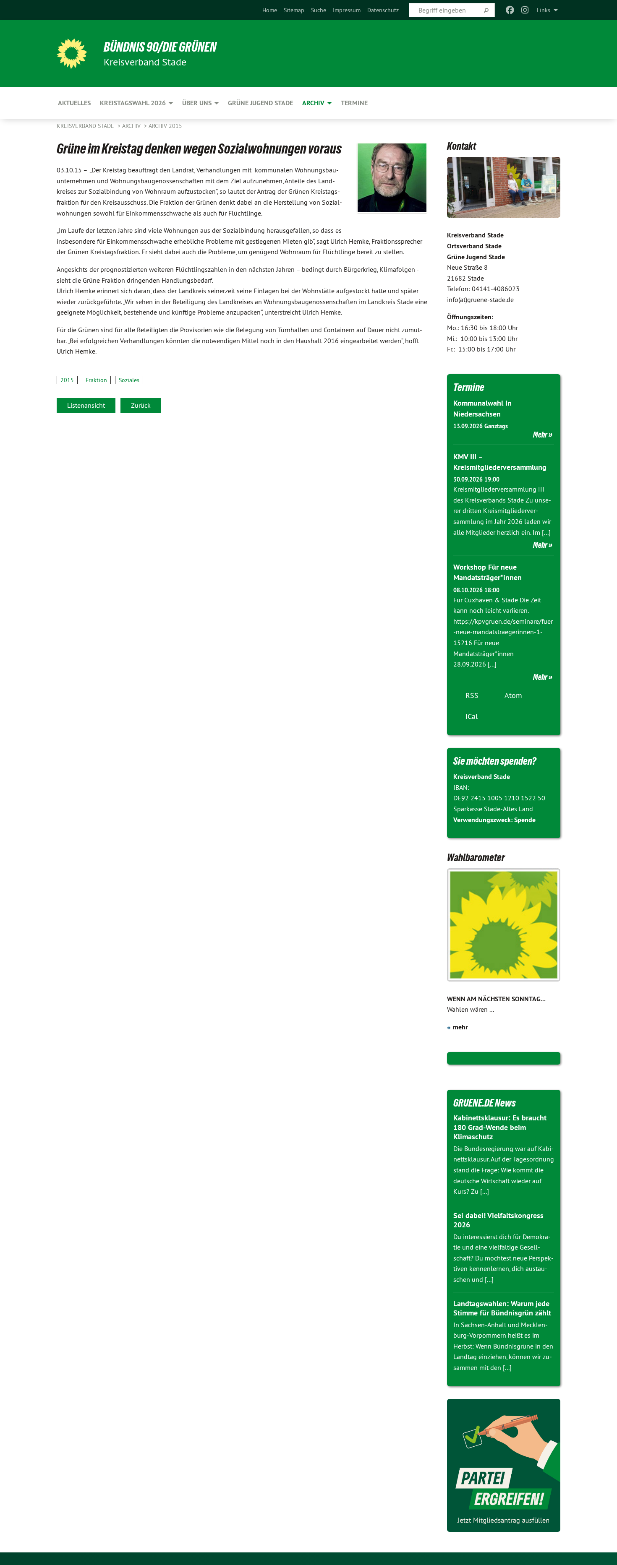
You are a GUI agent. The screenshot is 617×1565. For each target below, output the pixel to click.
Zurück (141, 405)
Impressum (347, 10)
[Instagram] (525, 10)
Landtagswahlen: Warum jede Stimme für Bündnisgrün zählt (502, 1308)
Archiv (132, 126)
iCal (471, 716)
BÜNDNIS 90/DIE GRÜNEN (160, 47)
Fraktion (96, 380)
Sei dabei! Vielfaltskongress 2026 (498, 1220)
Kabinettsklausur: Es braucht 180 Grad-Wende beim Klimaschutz (499, 1127)
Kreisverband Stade (86, 126)
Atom (513, 695)
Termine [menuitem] (354, 103)
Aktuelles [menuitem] (74, 103)
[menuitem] (269, 10)
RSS (471, 695)
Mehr (540, 434)
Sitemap (294, 10)
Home (269, 10)
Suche (318, 10)
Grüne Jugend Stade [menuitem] (260, 103)
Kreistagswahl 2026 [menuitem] (133, 103)
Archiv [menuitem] (313, 103)
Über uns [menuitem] (197, 103)
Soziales (129, 380)
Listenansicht (86, 405)
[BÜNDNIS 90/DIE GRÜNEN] (72, 54)
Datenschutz (383, 10)
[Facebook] (510, 10)
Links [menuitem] (543, 10)
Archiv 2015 (165, 126)
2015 (67, 380)
